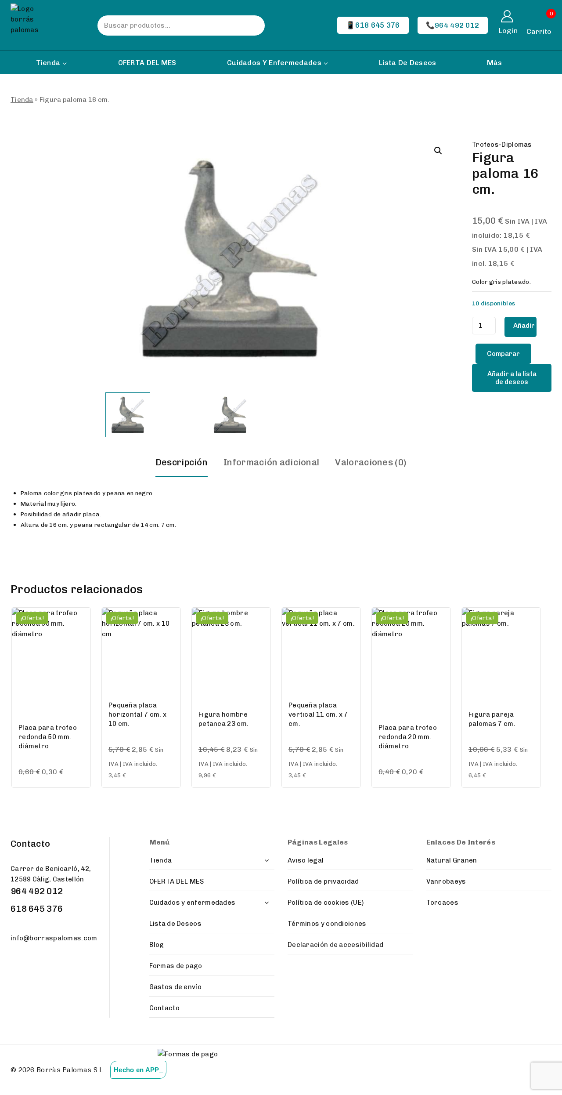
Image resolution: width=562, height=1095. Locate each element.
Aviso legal (306, 860)
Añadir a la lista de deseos (512, 378)
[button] (438, 151)
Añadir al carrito (524, 329)
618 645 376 (37, 908)
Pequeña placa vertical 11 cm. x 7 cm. (318, 714)
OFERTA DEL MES (147, 62)
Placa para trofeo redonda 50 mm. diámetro (47, 737)
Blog (156, 945)
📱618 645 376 (373, 25)
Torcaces (442, 902)
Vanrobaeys (446, 881)
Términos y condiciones (327, 924)
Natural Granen (451, 860)
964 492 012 (37, 891)
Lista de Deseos (407, 62)
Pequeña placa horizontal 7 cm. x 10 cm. (137, 714)
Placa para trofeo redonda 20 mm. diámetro (407, 737)
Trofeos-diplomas (502, 145)
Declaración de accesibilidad (335, 945)
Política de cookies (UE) (326, 902)
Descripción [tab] (181, 462)
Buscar (249, 25)
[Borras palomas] (32, 25)
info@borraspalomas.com (54, 938)
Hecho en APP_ (138, 1069)
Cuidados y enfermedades (192, 902)
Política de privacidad (323, 881)
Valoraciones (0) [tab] (371, 462)
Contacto (164, 1008)
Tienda (22, 100)
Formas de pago (175, 966)
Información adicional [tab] (271, 462)
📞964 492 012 (452, 25)
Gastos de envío (175, 987)
